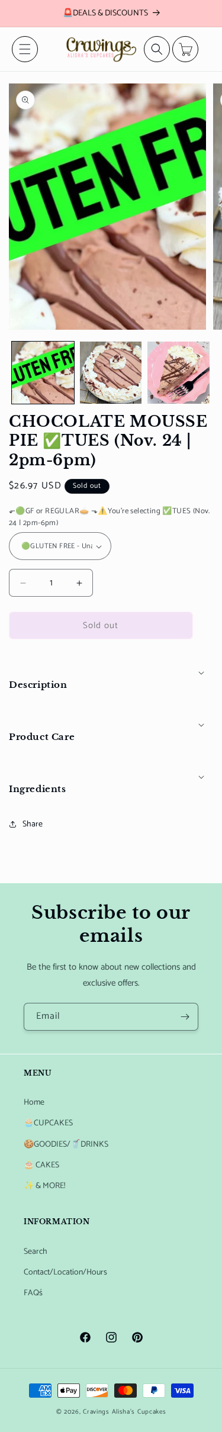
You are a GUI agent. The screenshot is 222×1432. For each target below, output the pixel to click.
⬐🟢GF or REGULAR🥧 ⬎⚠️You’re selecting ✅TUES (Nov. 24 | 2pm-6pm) (109, 517)
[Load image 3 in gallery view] (178, 373)
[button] (25, 49)
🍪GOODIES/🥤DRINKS (66, 1144)
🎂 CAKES (41, 1165)
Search (35, 1252)
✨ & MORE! (44, 1186)
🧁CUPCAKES (48, 1123)
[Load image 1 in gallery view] (43, 373)
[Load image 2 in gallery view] (111, 373)
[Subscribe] (185, 1017)
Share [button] (32, 824)
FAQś (33, 1293)
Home (34, 1102)
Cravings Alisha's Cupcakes (124, 1412)
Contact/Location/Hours (65, 1272)
